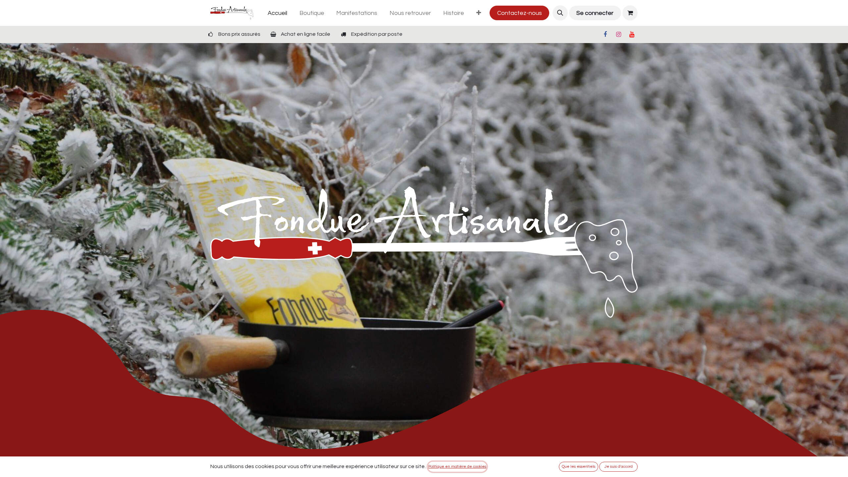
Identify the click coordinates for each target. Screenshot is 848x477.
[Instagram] (618, 34)
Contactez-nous (519, 13)
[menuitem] (277, 13)
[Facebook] (605, 34)
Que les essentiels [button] (578, 466)
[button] (560, 13)
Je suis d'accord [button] (619, 466)
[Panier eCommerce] (630, 13)
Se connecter (594, 13)
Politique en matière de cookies (457, 466)
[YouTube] (632, 34)
